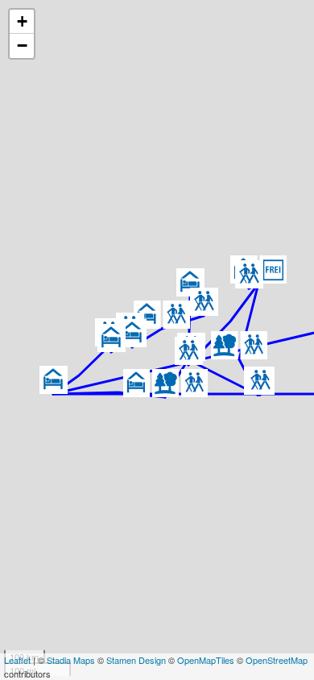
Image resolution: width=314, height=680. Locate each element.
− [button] (22, 45)
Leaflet (17, 659)
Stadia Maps (71, 659)
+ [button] (22, 21)
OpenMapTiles (205, 659)
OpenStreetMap (277, 659)
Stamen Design (136, 659)
